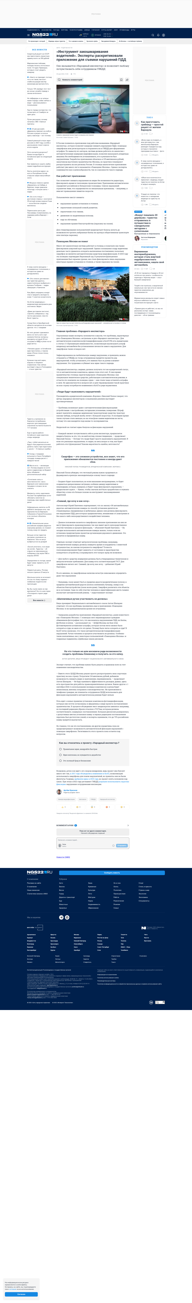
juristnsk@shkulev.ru (78, 987)
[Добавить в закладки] (121, 80)
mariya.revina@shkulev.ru (35, 997)
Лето (90, 894)
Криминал (92, 887)
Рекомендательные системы (106, 981)
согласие (12, 1289)
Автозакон (82, 799)
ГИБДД (93, 799)
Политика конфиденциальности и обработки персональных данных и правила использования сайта (129, 984)
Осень (116, 887)
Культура (91, 890)
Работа (116, 897)
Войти (64, 846)
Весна (61, 890)
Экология (142, 894)
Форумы (64, 30)
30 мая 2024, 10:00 (62, 74)
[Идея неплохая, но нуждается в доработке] (60, 755)
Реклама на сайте (34, 883)
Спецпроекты (144, 901)
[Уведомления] (158, 35)
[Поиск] (153, 35)
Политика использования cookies (108, 978)
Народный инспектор (107, 799)
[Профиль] (163, 35)
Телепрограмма (76, 30)
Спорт (141, 883)
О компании (32, 887)
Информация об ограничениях (107, 974)
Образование (93, 908)
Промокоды (124, 30)
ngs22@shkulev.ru (52, 985)
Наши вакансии (33, 890)
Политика (117, 890)
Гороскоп (96, 30)
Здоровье (63, 908)
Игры (133, 30)
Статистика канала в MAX (37, 894)
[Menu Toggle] (28, 35)
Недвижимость (33, 30)
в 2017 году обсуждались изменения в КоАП (89, 773)
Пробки (96, 35)
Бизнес (62, 887)
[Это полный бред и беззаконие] (60, 760)
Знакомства (47, 30)
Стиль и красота (145, 887)
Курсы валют (106, 30)
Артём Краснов (70, 790)
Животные (63, 904)
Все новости (39, 49)
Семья (116, 908)
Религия (117, 904)
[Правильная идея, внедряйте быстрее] (60, 749)
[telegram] (61, 917)
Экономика (143, 897)
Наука (90, 901)
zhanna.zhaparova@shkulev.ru (36, 994)
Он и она (117, 883)
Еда (60, 901)
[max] (67, 917)
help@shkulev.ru (42, 988)
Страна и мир (144, 890)
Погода (56, 30)
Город (61, 894)
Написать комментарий (72, 80)
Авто (61, 883)
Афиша (87, 30)
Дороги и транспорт (67, 897)
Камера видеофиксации (66, 799)
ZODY (116, 30)
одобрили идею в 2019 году (86, 779)
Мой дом (91, 897)
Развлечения (119, 901)
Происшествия (119, 894)
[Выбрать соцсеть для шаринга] (127, 80)
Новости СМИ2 (63, 857)
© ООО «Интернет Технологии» (62, 1002)
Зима (90, 883)
